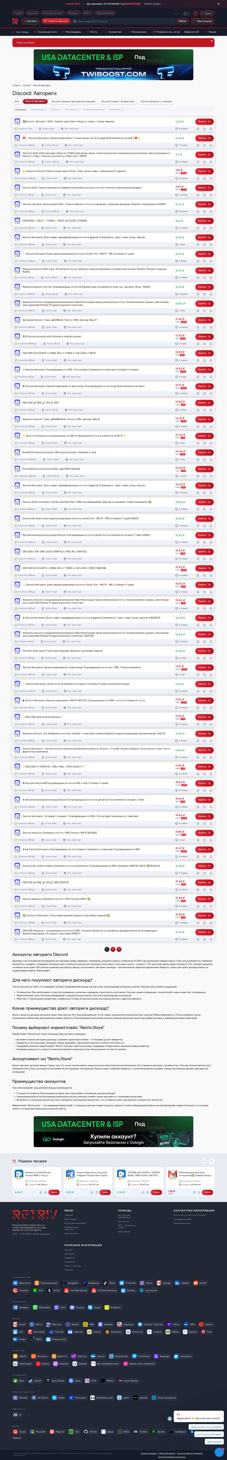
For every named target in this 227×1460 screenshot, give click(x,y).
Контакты (33, 13)
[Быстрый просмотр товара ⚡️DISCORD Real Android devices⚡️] (198, 724)
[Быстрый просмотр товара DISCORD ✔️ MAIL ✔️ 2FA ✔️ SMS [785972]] (198, 890)
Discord (27, 85)
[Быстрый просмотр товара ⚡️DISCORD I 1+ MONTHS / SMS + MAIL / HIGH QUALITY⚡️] (198, 774)
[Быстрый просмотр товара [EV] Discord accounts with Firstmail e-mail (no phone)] (198, 344)
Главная (18, 13)
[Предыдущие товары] (205, 1161)
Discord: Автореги (35, 101)
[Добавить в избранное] (204, 129)
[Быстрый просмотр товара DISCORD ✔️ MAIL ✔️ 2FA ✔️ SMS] (198, 410)
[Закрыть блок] (218, 3)
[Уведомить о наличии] (211, 129)
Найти (182, 21)
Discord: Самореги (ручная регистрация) (73, 101)
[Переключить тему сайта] (187, 13)
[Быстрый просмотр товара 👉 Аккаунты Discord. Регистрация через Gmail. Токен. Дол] (198, 178)
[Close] (212, 41)
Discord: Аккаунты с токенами (156, 101)
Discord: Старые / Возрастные (117, 101)
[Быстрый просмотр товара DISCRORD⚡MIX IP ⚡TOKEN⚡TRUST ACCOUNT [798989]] (198, 228)
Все (17, 101)
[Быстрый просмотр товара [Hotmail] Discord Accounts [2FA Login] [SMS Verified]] (198, 476)
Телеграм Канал (105, 13)
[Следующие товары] (212, 1161)
